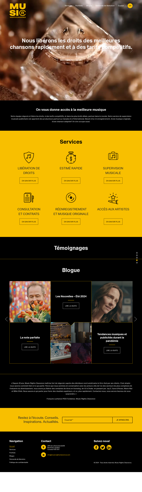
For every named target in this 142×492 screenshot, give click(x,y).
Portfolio (79, 6)
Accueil (12, 446)
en (130, 6)
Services (68, 6)
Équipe (121, 6)
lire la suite (30, 347)
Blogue (89, 6)
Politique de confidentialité (18, 462)
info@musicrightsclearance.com (58, 455)
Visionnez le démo (71, 60)
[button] (10, 50)
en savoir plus (29, 181)
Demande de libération (105, 6)
